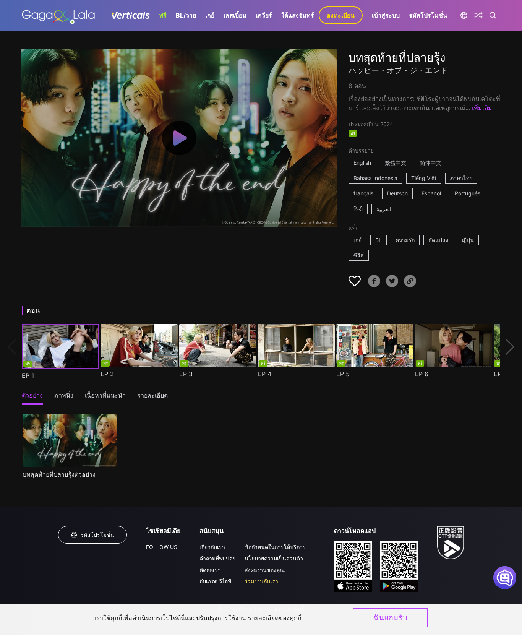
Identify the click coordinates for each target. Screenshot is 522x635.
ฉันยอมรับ (390, 617)
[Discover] (478, 15)
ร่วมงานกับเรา (261, 581)
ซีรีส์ (358, 255)
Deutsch (397, 193)
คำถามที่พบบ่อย (217, 558)
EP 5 (343, 374)
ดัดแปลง (438, 240)
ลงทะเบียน (341, 15)
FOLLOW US (161, 547)
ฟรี (163, 15)
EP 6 (421, 374)
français (363, 193)
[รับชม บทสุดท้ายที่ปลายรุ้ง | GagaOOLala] (58, 15)
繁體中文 (395, 162)
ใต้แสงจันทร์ (297, 15)
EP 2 (107, 374)
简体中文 (430, 162)
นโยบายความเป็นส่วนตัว (274, 558)
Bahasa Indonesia (375, 178)
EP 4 (264, 374)
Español (431, 193)
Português (467, 193)
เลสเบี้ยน (235, 15)
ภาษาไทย (461, 178)
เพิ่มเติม (482, 108)
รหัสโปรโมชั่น (428, 15)
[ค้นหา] (493, 15)
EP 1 (28, 375)
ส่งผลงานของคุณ (265, 570)
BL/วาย (186, 15)
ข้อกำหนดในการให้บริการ (275, 547)
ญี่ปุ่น (468, 240)
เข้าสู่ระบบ (386, 15)
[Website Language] (463, 15)
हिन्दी (358, 209)
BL (378, 240)
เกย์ (209, 15)
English (362, 162)
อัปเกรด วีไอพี (215, 581)
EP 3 (186, 374)
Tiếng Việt (423, 178)
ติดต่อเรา (210, 570)
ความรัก (405, 240)
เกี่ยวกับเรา (212, 547)
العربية (383, 209)
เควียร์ (264, 15)
